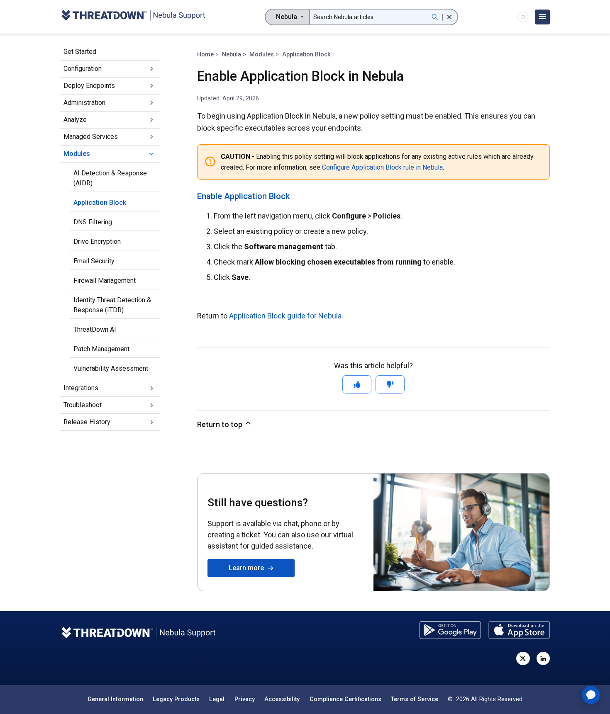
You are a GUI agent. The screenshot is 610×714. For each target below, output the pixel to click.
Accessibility (282, 699)
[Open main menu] (542, 17)
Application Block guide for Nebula (285, 315)
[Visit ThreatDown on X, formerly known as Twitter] (522, 658)
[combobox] (287, 17)
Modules (76, 154)
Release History (86, 422)
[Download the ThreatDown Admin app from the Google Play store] (450, 630)
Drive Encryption (97, 241)
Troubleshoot (82, 405)
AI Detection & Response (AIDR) (110, 178)
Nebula (231, 54)
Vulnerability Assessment (110, 368)
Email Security (94, 261)
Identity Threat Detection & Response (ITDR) (112, 305)
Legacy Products (176, 699)
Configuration (82, 69)
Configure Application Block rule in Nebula (382, 167)
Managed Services (90, 137)
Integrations (80, 388)
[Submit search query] (435, 17)
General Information (115, 699)
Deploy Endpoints (89, 86)
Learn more (248, 568)
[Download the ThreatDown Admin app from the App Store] (519, 630)
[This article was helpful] (356, 384)
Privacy (244, 699)
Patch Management (101, 349)
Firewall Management (104, 280)
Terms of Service (414, 699)
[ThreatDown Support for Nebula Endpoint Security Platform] (132, 17)
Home (205, 54)
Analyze (75, 120)
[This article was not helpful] (390, 384)
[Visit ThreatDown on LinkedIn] (543, 658)
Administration (84, 103)
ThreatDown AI (94, 329)
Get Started (79, 52)
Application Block (99, 202)
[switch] (522, 17)
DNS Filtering (92, 222)
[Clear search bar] (449, 17)
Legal (216, 699)
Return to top (220, 424)
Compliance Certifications (345, 699)
